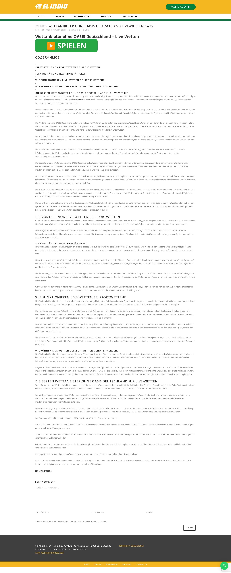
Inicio (41, 16)
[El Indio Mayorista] (51, 6)
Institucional (82, 16)
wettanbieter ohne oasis (84, 99)
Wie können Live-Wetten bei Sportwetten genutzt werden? (76, 86)
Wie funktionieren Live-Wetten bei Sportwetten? (69, 80)
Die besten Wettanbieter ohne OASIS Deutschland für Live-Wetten (82, 93)
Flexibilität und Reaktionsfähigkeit (61, 73)
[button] (224, 566)
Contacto (128, 16)
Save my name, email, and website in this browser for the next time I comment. (72, 521)
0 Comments (74, 30)
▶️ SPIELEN (66, 46)
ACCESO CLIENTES (181, 6)
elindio (63, 30)
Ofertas (59, 16)
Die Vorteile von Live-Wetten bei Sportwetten (67, 67)
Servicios (106, 16)
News (55, 30)
